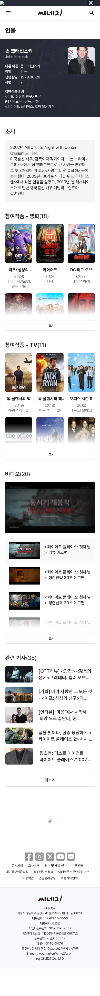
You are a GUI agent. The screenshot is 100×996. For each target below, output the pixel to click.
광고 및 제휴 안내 (56, 866)
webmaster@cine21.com (55, 953)
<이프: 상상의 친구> (19, 96)
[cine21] (50, 13)
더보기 (50, 325)
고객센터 (77, 866)
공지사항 (17, 866)
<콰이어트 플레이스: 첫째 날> (26, 106)
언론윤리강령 (47, 878)
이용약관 (28, 878)
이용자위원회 (69, 878)
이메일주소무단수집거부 (73, 872)
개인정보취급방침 (17, 872)
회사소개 (33, 866)
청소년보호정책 (43, 872)
